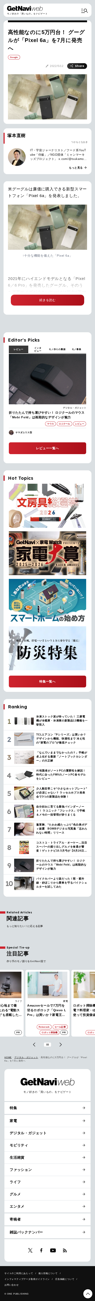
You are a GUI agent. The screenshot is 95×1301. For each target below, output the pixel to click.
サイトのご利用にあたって (18, 1273)
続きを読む (47, 300)
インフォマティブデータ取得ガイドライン (27, 1279)
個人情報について (47, 1273)
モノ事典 (76, 349)
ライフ (18, 1001)
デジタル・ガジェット (74, 408)
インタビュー (37, 349)
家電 (65, 1001)
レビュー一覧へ (47, 448)
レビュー (18, 349)
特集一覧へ (47, 681)
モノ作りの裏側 (57, 349)
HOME (8, 1057)
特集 (13, 1108)
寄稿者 (15, 1219)
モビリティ (19, 1145)
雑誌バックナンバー (26, 1232)
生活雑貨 (17, 1157)
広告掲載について (64, 1279)
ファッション (21, 1170)
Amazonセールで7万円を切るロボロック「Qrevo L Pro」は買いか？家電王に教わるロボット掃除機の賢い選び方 (46, 1010)
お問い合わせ (11, 1285)
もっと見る (78, 168)
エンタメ (17, 1206)
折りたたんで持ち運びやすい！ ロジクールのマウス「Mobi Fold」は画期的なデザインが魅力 (47, 415)
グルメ (15, 1194)
